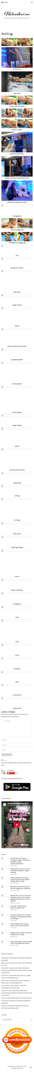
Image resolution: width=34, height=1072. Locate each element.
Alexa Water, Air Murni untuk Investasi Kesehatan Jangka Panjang (20, 870)
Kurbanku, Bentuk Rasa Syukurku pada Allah (18, 907)
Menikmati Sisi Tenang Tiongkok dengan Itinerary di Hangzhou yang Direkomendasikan (20, 861)
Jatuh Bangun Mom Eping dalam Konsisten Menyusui (19, 924)
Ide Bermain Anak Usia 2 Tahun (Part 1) (19, 998)
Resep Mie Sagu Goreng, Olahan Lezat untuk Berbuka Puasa (21, 942)
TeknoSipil (4, 958)
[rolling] (17, 42)
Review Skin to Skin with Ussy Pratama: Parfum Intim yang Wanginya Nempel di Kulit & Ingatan (20, 898)
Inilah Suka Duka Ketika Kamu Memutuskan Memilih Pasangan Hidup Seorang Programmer (16, 970)
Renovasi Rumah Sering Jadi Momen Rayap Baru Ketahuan (20, 887)
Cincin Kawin (5, 985)
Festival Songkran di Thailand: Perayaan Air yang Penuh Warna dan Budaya (20, 916)
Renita (3, 1006)
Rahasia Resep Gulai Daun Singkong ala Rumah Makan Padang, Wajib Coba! (20, 879)
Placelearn (4, 968)
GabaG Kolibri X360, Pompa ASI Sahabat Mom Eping (21, 933)
